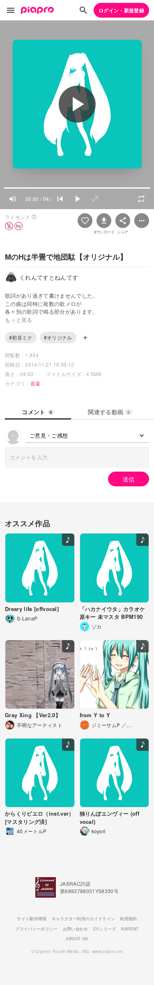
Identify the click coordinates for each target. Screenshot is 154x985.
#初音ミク (20, 337)
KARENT (130, 929)
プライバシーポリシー (36, 929)
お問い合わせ (75, 929)
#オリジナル (58, 337)
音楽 (35, 383)
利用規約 (128, 918)
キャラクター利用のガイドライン (83, 918)
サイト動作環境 (31, 918)
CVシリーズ (104, 929)
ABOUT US (77, 939)
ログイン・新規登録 (121, 10)
